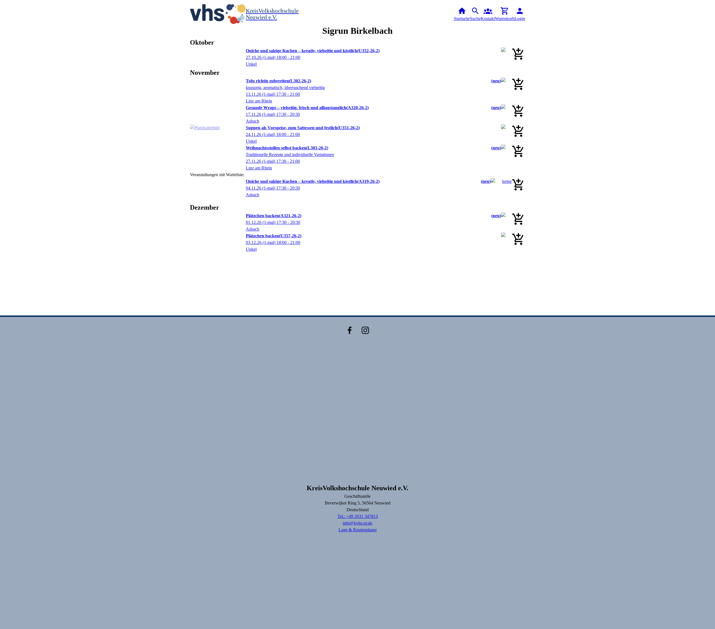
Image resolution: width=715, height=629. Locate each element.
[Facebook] (350, 330)
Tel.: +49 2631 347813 (357, 516)
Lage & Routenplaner (358, 529)
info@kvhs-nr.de (357, 523)
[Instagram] (365, 330)
